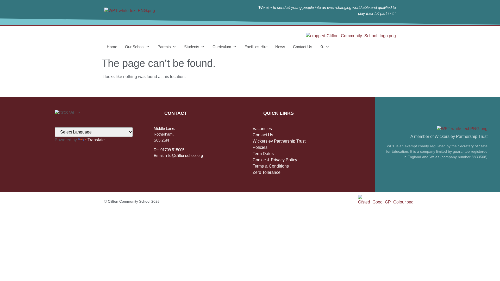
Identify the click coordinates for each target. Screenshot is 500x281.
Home (112, 46)
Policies (260, 147)
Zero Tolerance (266, 172)
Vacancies (262, 128)
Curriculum (222, 46)
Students (191, 46)
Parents (164, 46)
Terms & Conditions (271, 166)
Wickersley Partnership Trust (279, 141)
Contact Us (302, 46)
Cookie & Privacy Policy (275, 160)
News (280, 46)
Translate (96, 140)
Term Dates (263, 153)
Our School (134, 46)
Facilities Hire (256, 46)
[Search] (324, 47)
